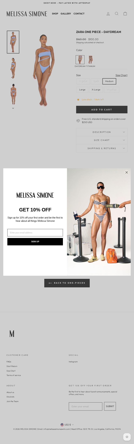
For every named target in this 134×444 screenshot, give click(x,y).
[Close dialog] (126, 172)
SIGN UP (35, 241)
